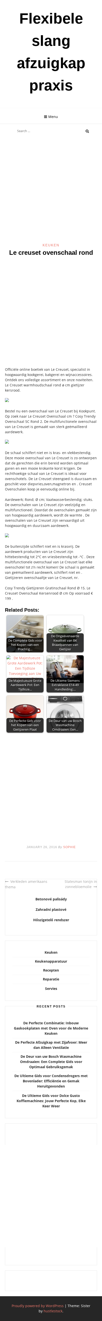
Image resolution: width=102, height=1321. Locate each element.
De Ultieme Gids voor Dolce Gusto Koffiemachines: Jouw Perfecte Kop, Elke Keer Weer (51, 1100)
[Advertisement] (51, 190)
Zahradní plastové (51, 909)
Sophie (69, 847)
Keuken (51, 245)
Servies (51, 988)
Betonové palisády (51, 899)
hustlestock (53, 1311)
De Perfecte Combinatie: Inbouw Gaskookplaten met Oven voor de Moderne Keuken (51, 1028)
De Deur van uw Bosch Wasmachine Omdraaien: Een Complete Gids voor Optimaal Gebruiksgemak (51, 1061)
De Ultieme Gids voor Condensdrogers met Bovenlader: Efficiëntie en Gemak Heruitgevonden (51, 1081)
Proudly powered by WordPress (38, 1305)
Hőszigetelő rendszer (51, 920)
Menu (53, 116)
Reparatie (51, 979)
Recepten (51, 970)
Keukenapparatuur (51, 961)
